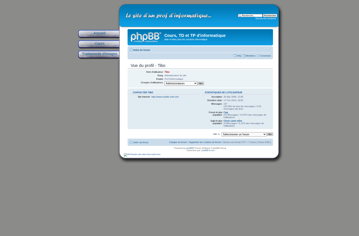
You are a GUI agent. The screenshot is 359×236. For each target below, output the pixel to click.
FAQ (239, 55)
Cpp (226, 112)
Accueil (99, 33)
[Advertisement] (98, 127)
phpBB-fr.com (208, 150)
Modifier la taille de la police (268, 49)
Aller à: (216, 134)
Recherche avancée (266, 18)
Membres (251, 55)
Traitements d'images (99, 54)
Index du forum (141, 50)
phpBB (189, 148)
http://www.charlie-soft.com (165, 97)
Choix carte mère (233, 121)
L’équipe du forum (178, 142)
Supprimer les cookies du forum (205, 142)
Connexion (265, 55)
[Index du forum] (146, 36)
